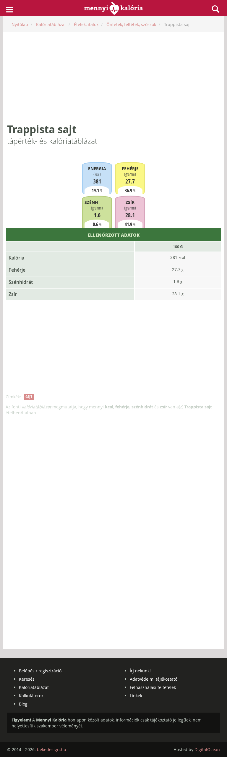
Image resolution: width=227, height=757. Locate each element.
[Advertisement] (113, 77)
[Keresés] (215, 8)
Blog (23, 704)
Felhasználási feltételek (153, 687)
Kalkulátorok (31, 695)
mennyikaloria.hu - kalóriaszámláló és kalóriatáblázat (113, 8)
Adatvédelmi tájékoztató (153, 679)
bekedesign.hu (51, 749)
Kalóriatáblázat (34, 687)
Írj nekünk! (140, 671)
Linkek (136, 695)
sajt (28, 397)
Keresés (27, 679)
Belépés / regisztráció (40, 671)
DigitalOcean (207, 749)
